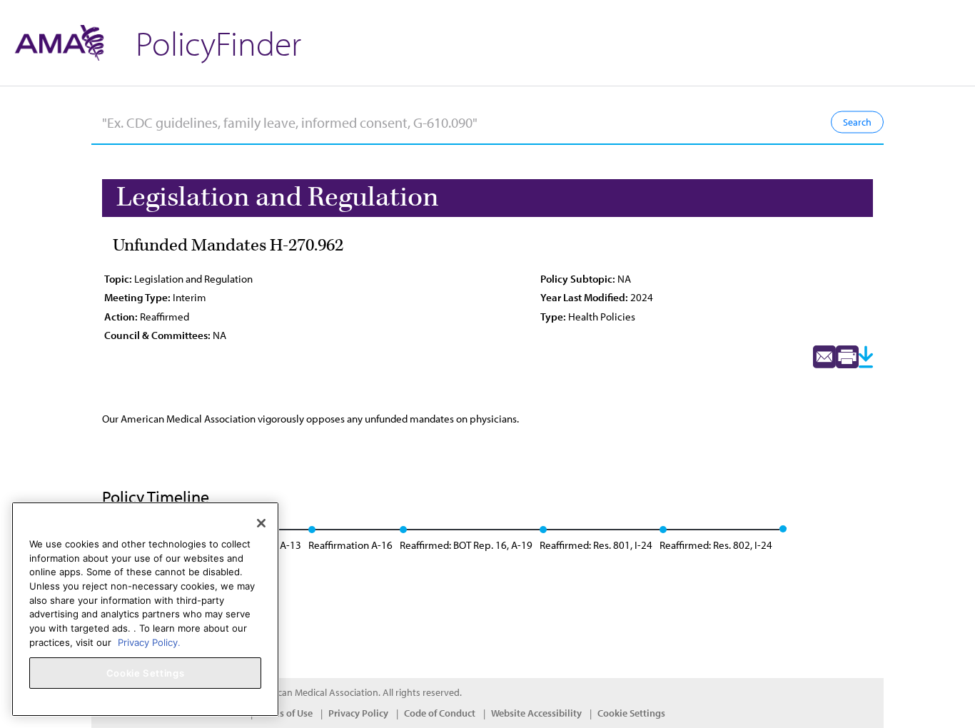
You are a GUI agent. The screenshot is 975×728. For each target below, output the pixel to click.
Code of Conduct (439, 713)
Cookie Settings (631, 713)
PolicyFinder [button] (218, 42)
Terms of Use (285, 713)
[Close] (261, 523)
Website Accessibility (536, 713)
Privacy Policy (358, 713)
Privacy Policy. (149, 641)
